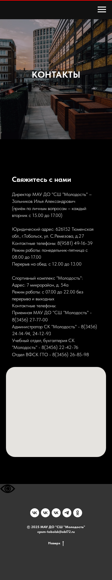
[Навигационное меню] (102, 10)
